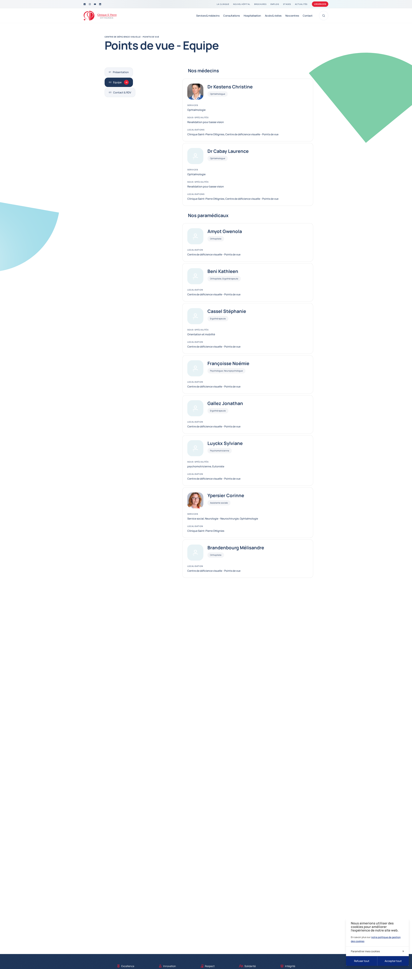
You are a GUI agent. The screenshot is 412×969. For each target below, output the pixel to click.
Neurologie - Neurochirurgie (222, 518)
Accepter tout (393, 961)
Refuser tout (361, 961)
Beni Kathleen (222, 271)
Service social (195, 518)
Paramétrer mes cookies (365, 951)
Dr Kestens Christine (230, 87)
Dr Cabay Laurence (228, 151)
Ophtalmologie (196, 110)
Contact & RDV (122, 92)
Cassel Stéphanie (226, 311)
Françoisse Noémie (228, 363)
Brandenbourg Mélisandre (235, 547)
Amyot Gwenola (224, 231)
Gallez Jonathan (225, 403)
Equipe (117, 82)
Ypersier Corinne (225, 495)
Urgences (320, 4)
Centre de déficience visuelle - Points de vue (132, 36)
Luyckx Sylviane (225, 443)
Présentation (121, 72)
